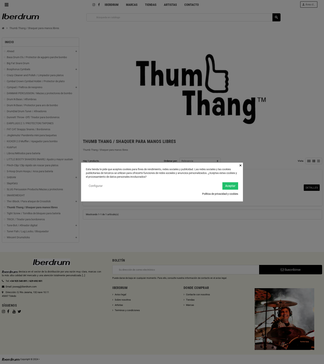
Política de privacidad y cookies (220, 193)
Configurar (96, 186)
